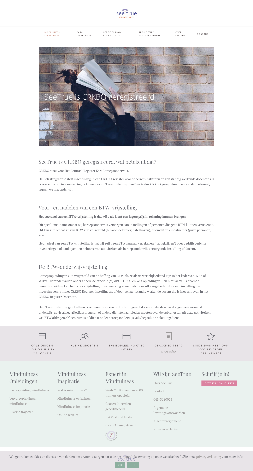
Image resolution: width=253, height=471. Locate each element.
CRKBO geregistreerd (120, 425)
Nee (133, 465)
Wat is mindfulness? (72, 390)
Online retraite (67, 415)
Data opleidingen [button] (84, 34)
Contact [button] (203, 34)
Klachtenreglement (167, 421)
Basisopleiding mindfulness (29, 390)
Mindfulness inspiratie (73, 406)
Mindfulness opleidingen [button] (52, 34)
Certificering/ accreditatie (112, 34)
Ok (120, 465)
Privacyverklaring (165, 429)
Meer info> (168, 352)
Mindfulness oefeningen (74, 398)
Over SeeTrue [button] (180, 34)
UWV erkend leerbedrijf (122, 417)
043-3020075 (162, 399)
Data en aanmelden (219, 383)
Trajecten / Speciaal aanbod (149, 34)
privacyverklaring (208, 456)
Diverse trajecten (21, 412)
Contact (158, 391)
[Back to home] (126, 13)
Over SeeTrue (162, 383)
